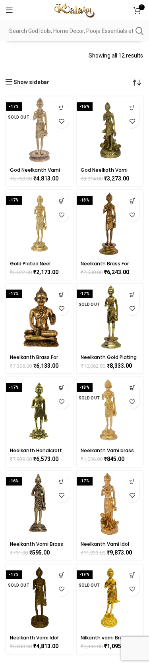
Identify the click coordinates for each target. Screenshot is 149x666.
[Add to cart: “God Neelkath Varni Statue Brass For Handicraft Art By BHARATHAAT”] (132, 107)
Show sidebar (31, 82)
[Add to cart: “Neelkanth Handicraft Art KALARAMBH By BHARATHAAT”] (62, 388)
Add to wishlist (62, 121)
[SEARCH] (139, 31)
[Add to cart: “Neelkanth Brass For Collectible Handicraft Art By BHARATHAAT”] (132, 201)
